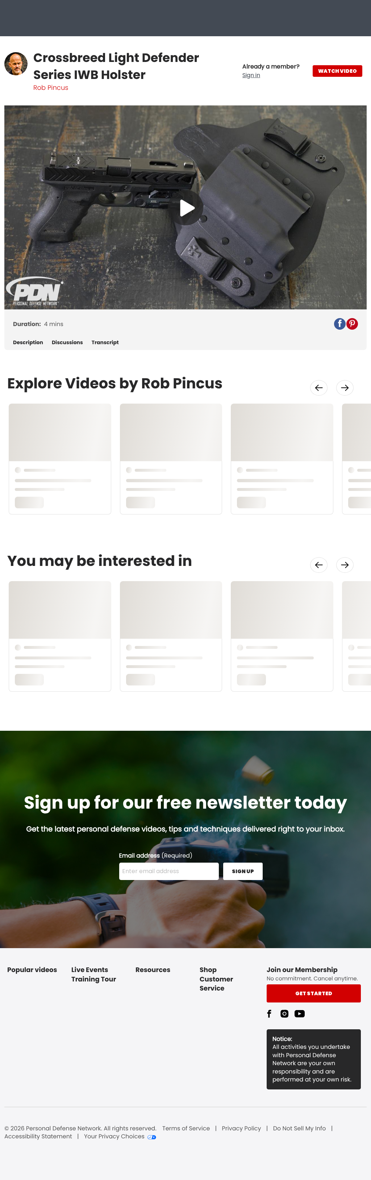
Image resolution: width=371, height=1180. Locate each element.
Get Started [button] (313, 993)
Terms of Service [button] (186, 1129)
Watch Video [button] (337, 71)
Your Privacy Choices (114, 1137)
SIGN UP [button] (243, 871)
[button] (271, 71)
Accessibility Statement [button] (38, 1137)
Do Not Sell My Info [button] (299, 1129)
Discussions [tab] (67, 342)
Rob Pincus (50, 87)
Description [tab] (28, 342)
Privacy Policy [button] (241, 1129)
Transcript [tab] (105, 342)
